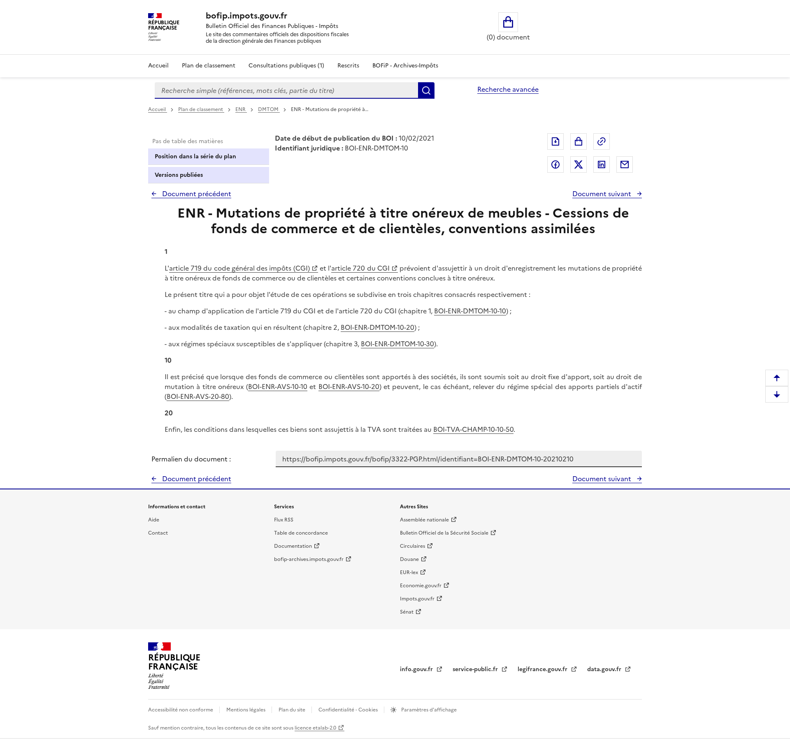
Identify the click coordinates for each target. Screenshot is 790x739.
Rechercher (426, 90)
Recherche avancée (508, 89)
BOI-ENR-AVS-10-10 (277, 387)
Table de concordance (301, 533)
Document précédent (195, 194)
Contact (158, 533)
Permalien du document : (191, 459)
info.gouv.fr (417, 669)
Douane (409, 559)
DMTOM (269, 109)
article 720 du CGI (360, 268)
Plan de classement (208, 65)
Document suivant (602, 194)
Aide (153, 520)
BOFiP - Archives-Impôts (405, 65)
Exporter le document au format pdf (555, 141)
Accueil (158, 65)
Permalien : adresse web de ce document (601, 141)
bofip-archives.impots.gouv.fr (309, 559)
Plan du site (293, 710)
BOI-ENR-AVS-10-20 (348, 387)
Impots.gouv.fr (417, 598)
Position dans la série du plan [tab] (195, 156)
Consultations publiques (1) (286, 65)
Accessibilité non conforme (181, 710)
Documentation (293, 546)
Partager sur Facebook (555, 164)
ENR (241, 109)
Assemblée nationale (424, 520)
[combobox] (286, 90)
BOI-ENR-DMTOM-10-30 (397, 344)
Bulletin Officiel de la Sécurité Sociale (444, 533)
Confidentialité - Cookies (348, 710)
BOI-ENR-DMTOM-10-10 (470, 311)
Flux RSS (283, 520)
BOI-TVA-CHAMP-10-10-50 (473, 429)
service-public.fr (476, 669)
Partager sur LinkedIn (601, 164)
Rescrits (348, 65)
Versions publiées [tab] (179, 175)
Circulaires (412, 546)
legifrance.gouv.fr (543, 669)
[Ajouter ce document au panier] (578, 141)
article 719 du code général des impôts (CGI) (239, 268)
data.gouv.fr (605, 669)
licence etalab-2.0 (315, 728)
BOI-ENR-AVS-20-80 (198, 396)
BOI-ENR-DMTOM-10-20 (377, 327)
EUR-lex (409, 572)
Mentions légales (246, 710)
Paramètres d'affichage (428, 710)
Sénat (407, 612)
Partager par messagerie (624, 164)
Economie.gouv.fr (420, 585)
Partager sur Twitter (578, 164)
